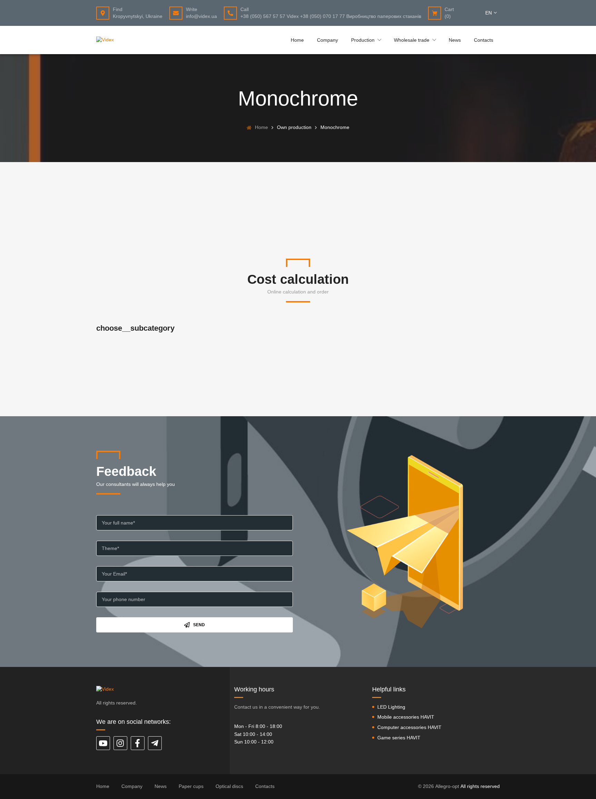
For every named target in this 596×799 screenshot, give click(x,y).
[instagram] (120, 743)
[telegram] (155, 743)
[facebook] (138, 743)
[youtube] (103, 743)
